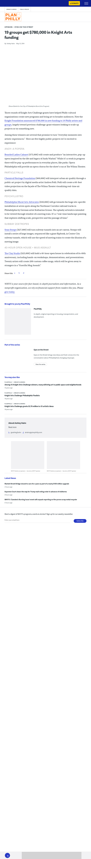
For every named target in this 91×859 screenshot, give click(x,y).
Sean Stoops (11, 229)
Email (23, 273)
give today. (10, 291)
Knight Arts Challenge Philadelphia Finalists (22, 395)
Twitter (19, 273)
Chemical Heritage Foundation (20, 178)
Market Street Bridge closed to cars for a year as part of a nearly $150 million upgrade (37, 483)
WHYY (8, 3)
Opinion (9, 27)
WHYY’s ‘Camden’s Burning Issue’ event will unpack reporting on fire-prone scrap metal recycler (41, 499)
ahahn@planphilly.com (33, 432)
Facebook (14, 273)
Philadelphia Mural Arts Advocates (22, 202)
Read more (12, 427)
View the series (40, 364)
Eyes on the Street (24, 27)
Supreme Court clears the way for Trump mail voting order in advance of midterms (36, 491)
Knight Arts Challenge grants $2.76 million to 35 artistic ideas (29, 406)
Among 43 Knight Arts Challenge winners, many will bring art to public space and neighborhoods (43, 384)
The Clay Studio (12, 253)
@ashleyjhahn (16, 432)
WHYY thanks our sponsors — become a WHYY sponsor (25, 471)
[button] (7, 855)
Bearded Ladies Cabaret (16, 154)
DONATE (75, 3)
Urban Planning (11, 9)
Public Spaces (24, 9)
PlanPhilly (38, 309)
